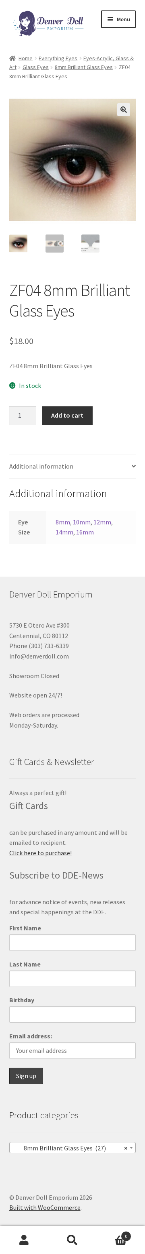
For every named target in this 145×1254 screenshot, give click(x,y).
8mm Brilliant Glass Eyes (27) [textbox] (70, 1148)
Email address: (30, 1036)
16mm (85, 532)
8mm (63, 522)
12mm (102, 522)
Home (26, 58)
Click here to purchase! (40, 853)
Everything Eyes (58, 58)
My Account (24, 1240)
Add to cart (67, 415)
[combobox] (72, 1147)
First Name (25, 928)
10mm (82, 522)
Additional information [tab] (41, 466)
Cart (112, 1233)
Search (72, 1240)
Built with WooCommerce (45, 1207)
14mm (64, 532)
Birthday (21, 1000)
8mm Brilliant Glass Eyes (84, 67)
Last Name (25, 964)
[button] (123, 109)
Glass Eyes (36, 67)
